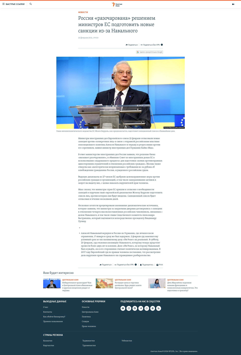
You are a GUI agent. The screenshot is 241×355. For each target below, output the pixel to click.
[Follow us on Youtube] (122, 308)
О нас (45, 307)
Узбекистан (127, 341)
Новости (83, 12)
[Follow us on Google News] (152, 308)
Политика (86, 317)
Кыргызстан (48, 346)
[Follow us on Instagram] (128, 308)
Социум (85, 322)
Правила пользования (53, 322)
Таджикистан (88, 341)
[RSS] (158, 308)
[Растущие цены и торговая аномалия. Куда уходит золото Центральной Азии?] (104, 283)
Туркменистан (89, 346)
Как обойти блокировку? (54, 317)
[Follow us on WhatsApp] (146, 308)
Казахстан (47, 341)
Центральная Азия (70, 280)
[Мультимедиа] (233, 4)
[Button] (132, 45)
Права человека (89, 326)
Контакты (47, 312)
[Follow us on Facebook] (134, 308)
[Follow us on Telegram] (140, 308)
